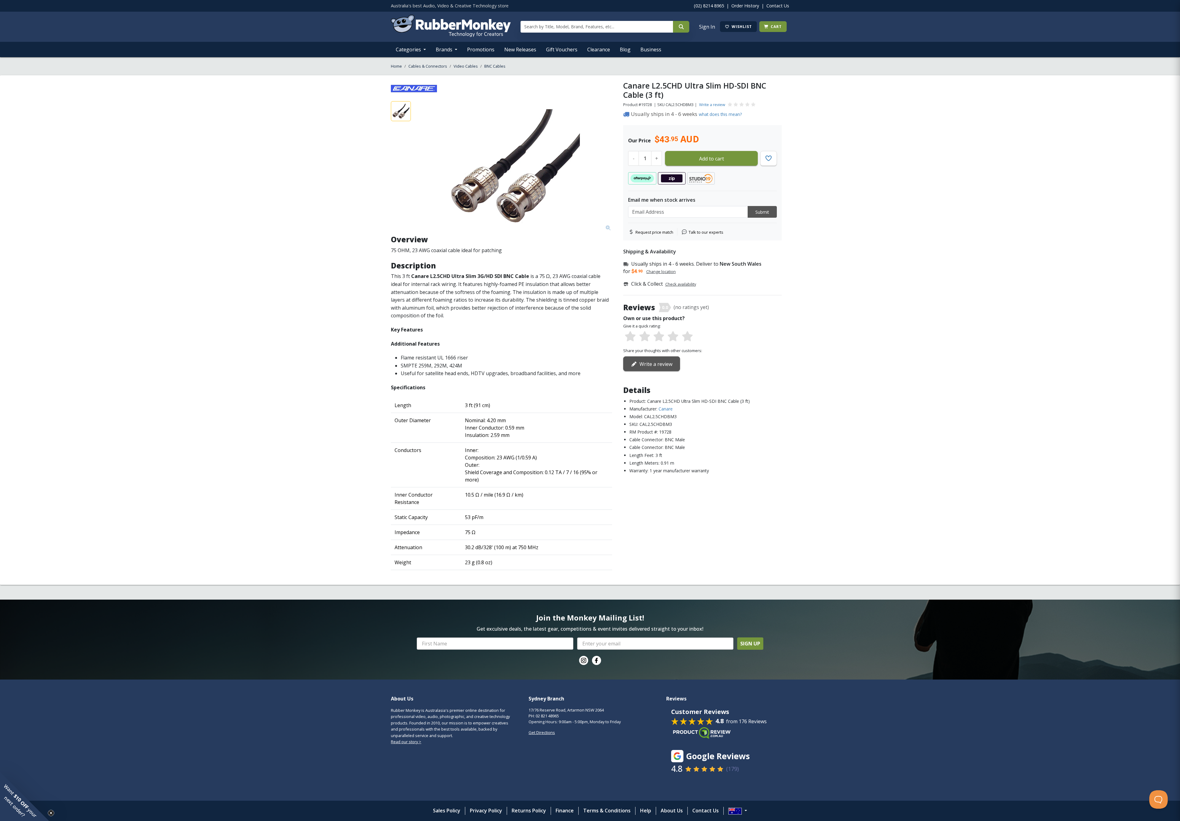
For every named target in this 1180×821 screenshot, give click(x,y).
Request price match (654, 232)
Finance (565, 810)
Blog (625, 49)
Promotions (480, 49)
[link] (583, 660)
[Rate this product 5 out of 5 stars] (687, 336)
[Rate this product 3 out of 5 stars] (659, 336)
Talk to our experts (706, 232)
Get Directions (542, 732)
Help (645, 810)
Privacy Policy (486, 810)
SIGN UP (750, 643)
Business (650, 49)
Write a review (712, 104)
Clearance (598, 49)
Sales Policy (446, 810)
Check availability (680, 284)
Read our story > (406, 741)
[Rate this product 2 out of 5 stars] (644, 336)
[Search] (681, 27)
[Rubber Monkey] (451, 35)
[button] (24, 796)
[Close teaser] (51, 813)
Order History (745, 6)
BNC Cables (494, 66)
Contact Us (777, 6)
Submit (762, 212)
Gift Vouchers (561, 49)
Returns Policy (529, 810)
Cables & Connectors (427, 66)
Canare (666, 409)
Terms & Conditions (607, 810)
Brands (445, 49)
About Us (672, 810)
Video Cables (466, 66)
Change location (661, 271)
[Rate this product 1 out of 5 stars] (630, 336)
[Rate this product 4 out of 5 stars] (673, 336)
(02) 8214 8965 (709, 6)
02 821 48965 (547, 716)
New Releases (520, 49)
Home (396, 66)
